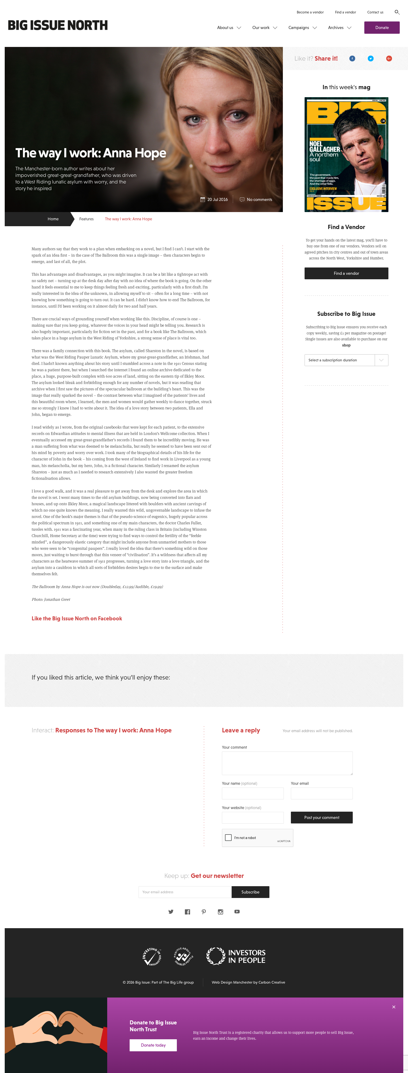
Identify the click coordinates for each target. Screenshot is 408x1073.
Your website (241, 808)
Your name (239, 783)
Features (86, 219)
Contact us (375, 12)
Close (393, 1007)
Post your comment (321, 817)
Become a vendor (310, 12)
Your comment (234, 747)
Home (53, 219)
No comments (259, 199)
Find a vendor (345, 12)
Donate (382, 27)
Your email (300, 783)
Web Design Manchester (232, 982)
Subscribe (250, 892)
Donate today (153, 1045)
